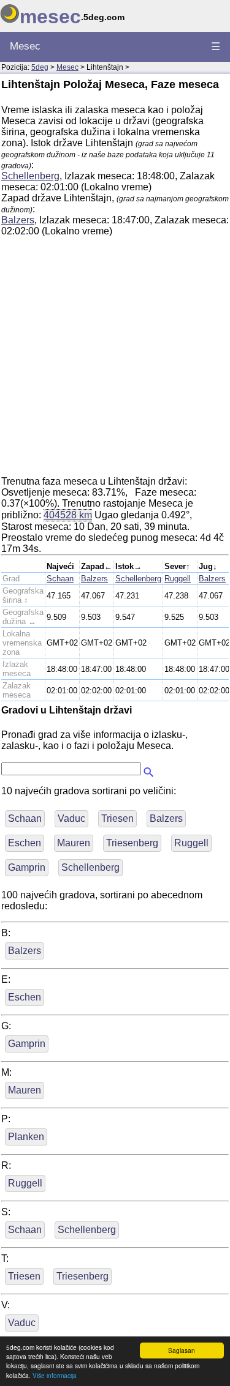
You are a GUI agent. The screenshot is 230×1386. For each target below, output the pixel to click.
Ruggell (177, 578)
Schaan (60, 578)
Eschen (24, 843)
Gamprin (26, 867)
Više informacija (55, 1375)
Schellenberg (30, 176)
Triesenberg (132, 843)
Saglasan (181, 1350)
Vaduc (71, 818)
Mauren (73, 843)
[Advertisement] (115, 361)
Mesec (25, 46)
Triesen (117, 818)
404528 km (68, 514)
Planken (26, 1136)
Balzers (17, 220)
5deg (39, 67)
